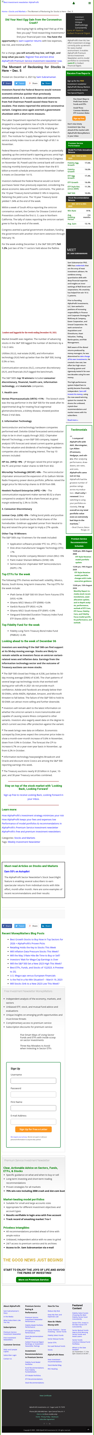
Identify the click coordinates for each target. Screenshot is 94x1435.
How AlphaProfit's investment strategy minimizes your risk (33, 815)
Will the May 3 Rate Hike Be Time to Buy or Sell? (35, 955)
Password (16, 1088)
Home (4, 11)
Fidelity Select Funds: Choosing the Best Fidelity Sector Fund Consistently (80, 1316)
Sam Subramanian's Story (11, 1312)
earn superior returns (30, 40)
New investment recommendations (55, 1360)
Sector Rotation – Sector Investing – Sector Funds (57, 1331)
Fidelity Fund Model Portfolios (32, 1363)
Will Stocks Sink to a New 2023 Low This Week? (34, 983)
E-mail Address (18, 1115)
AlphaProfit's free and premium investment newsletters (31, 831)
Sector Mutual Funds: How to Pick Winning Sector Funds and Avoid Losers (80, 1333)
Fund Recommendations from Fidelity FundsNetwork (34, 1370)
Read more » (73, 420)
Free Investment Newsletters (10, 1339)
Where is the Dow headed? (79, 1349)
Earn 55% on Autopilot (17, 871)
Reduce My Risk (54, 1311)
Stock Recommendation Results (34, 1337)
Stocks (50, 1350)
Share (8, 83)
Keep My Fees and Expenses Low (55, 1316)
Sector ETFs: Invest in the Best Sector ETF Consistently (80, 1325)
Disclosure (54, 1417)
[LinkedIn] (49, 1424)
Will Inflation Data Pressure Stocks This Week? (34, 951)
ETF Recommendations (34, 1379)
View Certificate (45, 1395)
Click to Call (40, 1414)
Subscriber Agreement (47, 1419)
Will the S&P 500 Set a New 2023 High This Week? (36, 963)
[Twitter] (46, 1424)
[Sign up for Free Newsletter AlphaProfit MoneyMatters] (79, 118)
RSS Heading (53, 1369)
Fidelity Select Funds (56, 1335)
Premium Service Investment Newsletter (12, 1333)
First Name (16, 1102)
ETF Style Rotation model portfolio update (83, 560)
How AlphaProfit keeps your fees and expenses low (29, 819)
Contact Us (8, 1359)
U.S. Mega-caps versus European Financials (33, 975)
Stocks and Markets (17, 11)
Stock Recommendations (34, 1383)
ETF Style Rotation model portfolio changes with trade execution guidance (83, 576)
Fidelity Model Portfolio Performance (34, 1326)
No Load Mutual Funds (56, 1346)
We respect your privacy (19, 1137)
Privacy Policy (45, 1417)
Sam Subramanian (46, 77)
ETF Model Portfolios (33, 1375)
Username (16, 1074)
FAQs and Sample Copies (10, 1350)
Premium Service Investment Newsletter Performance (34, 1319)
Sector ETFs (52, 1342)
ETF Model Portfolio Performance (32, 1332)
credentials (80, 265)
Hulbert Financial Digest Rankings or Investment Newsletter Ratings (34, 1344)
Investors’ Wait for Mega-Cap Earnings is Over (34, 959)
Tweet (21, 83)
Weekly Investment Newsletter (24, 841)
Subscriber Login (10, 1355)
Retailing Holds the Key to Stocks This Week (33, 947)
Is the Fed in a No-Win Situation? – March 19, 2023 (36, 979)
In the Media (8, 1317)
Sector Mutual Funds (56, 1339)
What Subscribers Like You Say (12, 1321)
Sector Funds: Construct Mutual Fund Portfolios (81, 1342)
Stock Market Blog (54, 1365)
